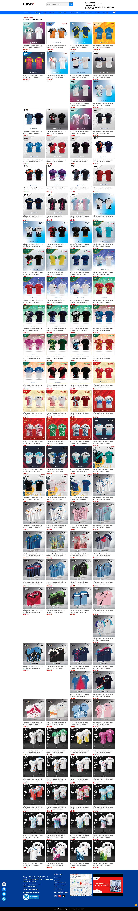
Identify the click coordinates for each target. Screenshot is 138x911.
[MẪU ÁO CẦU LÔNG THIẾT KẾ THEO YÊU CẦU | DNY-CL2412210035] (104, 344)
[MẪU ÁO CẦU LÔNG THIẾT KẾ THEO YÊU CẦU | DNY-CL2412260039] (104, 372)
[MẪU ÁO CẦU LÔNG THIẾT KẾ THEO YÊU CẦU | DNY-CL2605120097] (57, 823)
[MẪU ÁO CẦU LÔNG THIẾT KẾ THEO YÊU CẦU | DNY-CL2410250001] (81, 63)
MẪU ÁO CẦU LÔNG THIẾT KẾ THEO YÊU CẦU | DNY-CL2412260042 (79, 413)
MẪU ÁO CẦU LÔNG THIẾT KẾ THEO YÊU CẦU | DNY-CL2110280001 (33, 46)
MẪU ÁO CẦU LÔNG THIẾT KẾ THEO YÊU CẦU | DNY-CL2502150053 (56, 498)
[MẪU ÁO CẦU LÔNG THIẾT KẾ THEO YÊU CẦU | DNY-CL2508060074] (104, 597)
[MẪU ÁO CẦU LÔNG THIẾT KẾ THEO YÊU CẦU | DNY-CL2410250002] (104, 63)
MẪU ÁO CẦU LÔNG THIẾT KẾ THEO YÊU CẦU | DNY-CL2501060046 (79, 442)
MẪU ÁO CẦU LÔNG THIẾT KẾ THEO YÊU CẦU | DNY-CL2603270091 (33, 807)
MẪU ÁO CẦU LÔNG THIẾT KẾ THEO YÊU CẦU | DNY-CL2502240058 (79, 526)
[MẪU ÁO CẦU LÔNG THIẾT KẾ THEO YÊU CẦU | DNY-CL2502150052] (34, 485)
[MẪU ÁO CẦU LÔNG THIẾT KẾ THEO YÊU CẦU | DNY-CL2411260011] (104, 175)
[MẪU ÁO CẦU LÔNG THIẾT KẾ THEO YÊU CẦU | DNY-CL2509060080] (57, 710)
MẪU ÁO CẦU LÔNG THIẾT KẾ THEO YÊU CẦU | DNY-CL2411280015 (103, 216)
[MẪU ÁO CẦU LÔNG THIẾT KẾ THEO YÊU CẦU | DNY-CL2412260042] (81, 401)
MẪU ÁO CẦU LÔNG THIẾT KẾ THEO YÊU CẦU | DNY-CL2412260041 (56, 413)
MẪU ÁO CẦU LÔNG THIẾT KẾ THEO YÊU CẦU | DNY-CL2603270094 (103, 807)
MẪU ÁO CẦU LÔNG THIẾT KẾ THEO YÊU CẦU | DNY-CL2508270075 (79, 667)
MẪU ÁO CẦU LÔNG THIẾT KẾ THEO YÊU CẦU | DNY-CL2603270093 (79, 807)
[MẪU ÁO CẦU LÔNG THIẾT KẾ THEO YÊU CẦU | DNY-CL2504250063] (104, 541)
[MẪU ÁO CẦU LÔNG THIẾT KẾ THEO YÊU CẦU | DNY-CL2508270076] (104, 654)
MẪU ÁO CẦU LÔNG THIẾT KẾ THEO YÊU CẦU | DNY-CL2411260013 (56, 216)
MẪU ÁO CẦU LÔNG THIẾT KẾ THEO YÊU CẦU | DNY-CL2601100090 (103, 779)
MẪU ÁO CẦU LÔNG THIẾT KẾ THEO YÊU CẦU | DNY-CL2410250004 (103, 104)
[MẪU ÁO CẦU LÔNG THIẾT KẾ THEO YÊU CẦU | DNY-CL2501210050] (81, 457)
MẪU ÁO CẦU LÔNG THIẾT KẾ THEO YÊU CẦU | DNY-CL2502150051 (103, 470)
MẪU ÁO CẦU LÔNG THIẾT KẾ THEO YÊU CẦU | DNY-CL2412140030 (79, 329)
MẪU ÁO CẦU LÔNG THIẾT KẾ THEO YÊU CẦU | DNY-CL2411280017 (56, 245)
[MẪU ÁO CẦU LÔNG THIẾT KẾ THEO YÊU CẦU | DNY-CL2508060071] (104, 626)
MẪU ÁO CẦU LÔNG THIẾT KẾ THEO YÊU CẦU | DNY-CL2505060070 (79, 611)
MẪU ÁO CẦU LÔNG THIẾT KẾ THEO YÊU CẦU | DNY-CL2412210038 (79, 385)
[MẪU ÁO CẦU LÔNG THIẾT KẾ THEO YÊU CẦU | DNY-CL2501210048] (34, 457)
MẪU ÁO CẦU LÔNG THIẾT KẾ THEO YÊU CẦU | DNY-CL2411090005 (56, 160)
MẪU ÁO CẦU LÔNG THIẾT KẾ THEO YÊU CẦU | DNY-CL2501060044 (33, 442)
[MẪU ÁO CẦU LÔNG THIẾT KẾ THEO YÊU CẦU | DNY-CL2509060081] (81, 710)
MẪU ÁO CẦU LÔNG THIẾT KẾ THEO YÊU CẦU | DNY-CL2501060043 (103, 413)
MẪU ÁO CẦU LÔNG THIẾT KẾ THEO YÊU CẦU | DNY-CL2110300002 (56, 46)
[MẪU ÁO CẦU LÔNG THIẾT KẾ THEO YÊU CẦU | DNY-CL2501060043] (104, 401)
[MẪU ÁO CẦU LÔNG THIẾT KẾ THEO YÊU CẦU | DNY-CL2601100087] (34, 766)
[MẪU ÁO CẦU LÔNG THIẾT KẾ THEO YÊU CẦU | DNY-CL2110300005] (34, 63)
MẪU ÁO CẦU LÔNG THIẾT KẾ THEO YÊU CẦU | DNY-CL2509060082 (103, 723)
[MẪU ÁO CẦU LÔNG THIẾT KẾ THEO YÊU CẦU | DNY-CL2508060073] (57, 654)
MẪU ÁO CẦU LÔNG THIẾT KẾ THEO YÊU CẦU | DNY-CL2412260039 (103, 385)
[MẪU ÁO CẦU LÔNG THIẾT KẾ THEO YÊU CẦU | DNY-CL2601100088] (57, 766)
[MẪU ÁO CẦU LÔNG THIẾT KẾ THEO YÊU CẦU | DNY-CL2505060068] (34, 598)
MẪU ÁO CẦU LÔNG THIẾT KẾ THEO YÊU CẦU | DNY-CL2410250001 (79, 76)
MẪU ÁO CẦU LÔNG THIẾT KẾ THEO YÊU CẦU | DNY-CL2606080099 (33, 864)
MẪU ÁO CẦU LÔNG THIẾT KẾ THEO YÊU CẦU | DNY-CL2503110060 (33, 554)
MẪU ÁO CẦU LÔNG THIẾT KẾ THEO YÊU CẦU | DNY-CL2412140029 (56, 329)
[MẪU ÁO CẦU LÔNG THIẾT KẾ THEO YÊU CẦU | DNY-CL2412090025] (57, 288)
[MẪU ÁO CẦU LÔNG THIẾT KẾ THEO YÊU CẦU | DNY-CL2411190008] (34, 175)
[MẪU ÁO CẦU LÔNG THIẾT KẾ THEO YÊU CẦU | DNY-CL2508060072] (34, 654)
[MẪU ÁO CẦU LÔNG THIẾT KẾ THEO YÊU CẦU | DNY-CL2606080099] (34, 851)
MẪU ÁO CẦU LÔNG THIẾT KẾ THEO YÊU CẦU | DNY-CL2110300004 (103, 46)
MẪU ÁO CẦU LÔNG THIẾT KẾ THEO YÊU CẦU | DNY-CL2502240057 (56, 526)
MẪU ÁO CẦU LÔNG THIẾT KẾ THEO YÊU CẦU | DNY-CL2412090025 (56, 301)
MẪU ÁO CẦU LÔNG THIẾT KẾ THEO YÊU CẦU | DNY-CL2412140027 (103, 301)
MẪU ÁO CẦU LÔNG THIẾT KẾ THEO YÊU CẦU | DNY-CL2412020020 (33, 273)
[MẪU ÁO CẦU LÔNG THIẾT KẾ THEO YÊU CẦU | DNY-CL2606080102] (104, 851)
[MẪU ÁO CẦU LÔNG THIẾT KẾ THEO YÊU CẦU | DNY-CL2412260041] (57, 401)
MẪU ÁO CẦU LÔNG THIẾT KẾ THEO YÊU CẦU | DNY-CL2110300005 (33, 76)
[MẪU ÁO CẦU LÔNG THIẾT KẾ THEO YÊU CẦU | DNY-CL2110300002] (57, 33)
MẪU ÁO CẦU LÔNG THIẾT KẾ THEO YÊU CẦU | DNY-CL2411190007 (103, 160)
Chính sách (58, 874)
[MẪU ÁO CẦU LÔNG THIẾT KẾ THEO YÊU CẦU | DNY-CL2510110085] (81, 738)
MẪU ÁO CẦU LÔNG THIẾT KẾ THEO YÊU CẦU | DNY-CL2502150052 (33, 498)
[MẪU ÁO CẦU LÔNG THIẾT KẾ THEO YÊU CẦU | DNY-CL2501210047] (104, 429)
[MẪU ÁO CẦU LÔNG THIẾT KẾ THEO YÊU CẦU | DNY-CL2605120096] (104, 823)
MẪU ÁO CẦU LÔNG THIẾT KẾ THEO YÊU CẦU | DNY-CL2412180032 (33, 357)
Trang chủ (27, 19)
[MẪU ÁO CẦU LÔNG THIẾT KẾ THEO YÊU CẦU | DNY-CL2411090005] (57, 147)
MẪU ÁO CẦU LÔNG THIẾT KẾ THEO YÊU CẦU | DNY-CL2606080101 (79, 864)
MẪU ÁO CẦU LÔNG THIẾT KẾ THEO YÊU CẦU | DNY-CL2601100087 (33, 779)
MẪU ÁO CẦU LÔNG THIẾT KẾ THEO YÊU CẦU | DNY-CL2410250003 (79, 104)
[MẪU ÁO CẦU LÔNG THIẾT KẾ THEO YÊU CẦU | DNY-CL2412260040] (34, 401)
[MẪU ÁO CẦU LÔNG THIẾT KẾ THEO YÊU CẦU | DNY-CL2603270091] (34, 795)
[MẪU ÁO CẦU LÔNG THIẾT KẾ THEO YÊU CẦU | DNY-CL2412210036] (34, 372)
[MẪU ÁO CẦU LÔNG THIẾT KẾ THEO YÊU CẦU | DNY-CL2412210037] (57, 372)
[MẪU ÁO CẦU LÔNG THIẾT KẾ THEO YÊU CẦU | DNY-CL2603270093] (81, 795)
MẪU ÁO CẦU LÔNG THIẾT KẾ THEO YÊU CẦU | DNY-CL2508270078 (103, 695)
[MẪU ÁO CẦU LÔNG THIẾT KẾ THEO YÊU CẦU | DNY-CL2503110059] (104, 513)
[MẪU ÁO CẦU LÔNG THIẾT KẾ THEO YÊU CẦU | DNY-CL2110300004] (104, 33)
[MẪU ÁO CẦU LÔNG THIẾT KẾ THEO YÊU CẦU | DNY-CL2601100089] (81, 766)
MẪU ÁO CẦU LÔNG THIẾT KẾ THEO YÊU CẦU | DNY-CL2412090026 (79, 301)
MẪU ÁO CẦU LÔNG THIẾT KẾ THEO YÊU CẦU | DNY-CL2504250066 (79, 582)
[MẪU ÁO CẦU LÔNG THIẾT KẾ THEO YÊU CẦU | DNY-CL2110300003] (81, 33)
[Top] (136, 905)
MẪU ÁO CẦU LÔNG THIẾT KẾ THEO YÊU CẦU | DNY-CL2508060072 (33, 667)
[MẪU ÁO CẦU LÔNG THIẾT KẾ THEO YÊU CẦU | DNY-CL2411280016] (34, 232)
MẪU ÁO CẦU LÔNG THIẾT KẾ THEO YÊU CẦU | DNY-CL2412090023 (103, 273)
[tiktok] (64, 895)
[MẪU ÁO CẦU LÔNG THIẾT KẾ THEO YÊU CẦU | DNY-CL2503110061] (57, 541)
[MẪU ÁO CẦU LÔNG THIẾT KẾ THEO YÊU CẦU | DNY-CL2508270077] (81, 682)
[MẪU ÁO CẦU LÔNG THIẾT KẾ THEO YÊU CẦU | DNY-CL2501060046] (81, 429)
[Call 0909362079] (4, 899)
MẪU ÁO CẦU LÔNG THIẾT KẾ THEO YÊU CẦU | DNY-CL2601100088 (56, 779)
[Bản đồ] (81, 885)
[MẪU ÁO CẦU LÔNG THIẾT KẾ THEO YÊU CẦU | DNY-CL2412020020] (34, 260)
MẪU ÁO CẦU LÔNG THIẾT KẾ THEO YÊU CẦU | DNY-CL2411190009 (56, 188)
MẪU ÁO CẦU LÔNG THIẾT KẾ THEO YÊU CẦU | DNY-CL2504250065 (56, 582)
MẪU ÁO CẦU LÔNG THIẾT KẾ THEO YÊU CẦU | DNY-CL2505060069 (56, 611)
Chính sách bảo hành (60, 882)
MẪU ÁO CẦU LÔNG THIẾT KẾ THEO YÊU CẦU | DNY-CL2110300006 (56, 76)
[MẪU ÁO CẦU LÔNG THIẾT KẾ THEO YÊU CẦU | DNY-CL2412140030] (81, 316)
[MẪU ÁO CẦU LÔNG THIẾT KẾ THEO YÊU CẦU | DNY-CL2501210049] (57, 457)
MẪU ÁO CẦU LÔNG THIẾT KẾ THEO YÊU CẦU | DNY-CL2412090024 (33, 301)
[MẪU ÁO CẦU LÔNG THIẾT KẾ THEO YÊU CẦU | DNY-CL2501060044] (34, 429)
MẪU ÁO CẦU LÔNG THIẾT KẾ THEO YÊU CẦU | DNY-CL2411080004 (33, 160)
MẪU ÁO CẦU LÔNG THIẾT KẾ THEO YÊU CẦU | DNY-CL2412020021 (56, 273)
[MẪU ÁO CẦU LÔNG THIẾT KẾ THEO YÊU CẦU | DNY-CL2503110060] (34, 541)
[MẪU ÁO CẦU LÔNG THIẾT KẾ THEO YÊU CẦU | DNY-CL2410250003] (81, 91)
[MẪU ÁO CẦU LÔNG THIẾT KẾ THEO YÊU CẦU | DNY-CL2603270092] (57, 795)
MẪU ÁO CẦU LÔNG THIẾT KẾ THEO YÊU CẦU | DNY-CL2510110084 (56, 751)
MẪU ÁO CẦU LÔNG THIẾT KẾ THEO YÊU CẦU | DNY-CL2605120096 (103, 836)
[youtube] (60, 895)
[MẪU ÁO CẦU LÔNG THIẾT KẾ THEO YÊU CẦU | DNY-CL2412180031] (104, 316)
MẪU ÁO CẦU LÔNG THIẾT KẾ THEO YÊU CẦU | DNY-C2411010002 (79, 132)
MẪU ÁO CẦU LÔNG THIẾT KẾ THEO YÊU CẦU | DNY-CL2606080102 (103, 864)
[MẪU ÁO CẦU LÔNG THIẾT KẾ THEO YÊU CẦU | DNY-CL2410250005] (34, 119)
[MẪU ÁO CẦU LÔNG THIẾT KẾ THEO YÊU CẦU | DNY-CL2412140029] (57, 316)
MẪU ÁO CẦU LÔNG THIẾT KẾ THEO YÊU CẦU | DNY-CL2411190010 (79, 188)
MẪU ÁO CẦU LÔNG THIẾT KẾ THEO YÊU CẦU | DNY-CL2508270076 (103, 667)
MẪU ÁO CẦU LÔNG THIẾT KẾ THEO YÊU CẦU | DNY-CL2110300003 (79, 46)
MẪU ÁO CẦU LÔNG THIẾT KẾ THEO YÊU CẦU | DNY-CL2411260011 (103, 188)
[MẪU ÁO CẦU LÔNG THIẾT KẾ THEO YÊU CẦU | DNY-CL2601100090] (104, 766)
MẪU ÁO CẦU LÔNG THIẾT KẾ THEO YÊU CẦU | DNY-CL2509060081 (79, 723)
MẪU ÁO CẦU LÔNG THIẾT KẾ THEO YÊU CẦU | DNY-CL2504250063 (103, 554)
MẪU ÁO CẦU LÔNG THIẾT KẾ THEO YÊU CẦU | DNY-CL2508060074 (103, 610)
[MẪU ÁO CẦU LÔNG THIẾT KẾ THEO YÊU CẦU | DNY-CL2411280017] (57, 232)
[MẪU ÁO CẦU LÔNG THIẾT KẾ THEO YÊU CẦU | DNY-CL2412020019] (104, 232)
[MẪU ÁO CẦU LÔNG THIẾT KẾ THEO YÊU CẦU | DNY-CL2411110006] (81, 147)
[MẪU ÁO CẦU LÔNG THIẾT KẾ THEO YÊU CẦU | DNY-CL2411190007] (104, 147)
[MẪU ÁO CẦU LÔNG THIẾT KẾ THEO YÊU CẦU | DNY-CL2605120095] (34, 823)
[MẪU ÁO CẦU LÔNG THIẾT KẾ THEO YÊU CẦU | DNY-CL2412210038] (81, 372)
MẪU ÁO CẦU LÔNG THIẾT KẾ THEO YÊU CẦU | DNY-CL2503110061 (56, 554)
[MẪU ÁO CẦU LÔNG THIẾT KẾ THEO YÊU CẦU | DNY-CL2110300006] (57, 63)
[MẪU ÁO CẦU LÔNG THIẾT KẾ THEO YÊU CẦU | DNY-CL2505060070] (81, 598)
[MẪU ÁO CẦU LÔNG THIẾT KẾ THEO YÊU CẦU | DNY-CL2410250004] (104, 91)
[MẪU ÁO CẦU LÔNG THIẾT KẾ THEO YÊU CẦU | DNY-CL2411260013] (57, 204)
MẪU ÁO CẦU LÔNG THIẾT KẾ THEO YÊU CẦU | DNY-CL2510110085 (79, 751)
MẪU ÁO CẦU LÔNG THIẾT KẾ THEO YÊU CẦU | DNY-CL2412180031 (103, 329)
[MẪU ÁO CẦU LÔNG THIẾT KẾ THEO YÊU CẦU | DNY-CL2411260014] (81, 204)
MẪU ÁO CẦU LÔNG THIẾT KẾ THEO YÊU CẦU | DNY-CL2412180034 (79, 357)
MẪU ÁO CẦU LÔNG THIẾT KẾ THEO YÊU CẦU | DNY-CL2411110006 (79, 160)
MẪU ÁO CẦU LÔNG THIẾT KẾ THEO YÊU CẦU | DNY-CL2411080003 (103, 132)
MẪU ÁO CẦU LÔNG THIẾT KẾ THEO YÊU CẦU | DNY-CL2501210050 (79, 470)
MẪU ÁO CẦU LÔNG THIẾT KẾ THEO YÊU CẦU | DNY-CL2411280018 (79, 245)
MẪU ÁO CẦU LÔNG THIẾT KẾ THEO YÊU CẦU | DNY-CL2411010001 (56, 132)
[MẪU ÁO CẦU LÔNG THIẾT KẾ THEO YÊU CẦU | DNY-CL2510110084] (57, 738)
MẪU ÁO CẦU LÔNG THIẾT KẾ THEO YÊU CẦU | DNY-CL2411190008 (33, 188)
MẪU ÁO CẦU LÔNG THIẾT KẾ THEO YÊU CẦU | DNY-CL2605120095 (33, 836)
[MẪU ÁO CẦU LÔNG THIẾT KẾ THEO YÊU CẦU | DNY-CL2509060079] (34, 710)
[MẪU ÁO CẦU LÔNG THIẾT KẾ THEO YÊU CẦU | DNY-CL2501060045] (57, 429)
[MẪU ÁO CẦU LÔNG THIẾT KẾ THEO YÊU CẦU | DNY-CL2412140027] (104, 288)
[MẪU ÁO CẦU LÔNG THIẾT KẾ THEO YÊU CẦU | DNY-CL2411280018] (81, 232)
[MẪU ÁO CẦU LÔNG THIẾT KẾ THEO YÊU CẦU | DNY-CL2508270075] (81, 654)
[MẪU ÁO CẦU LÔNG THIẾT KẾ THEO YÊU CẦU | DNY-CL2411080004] (34, 147)
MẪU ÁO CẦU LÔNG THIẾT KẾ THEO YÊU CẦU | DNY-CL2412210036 (33, 385)
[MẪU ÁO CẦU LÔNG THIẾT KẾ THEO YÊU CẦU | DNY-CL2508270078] (104, 682)
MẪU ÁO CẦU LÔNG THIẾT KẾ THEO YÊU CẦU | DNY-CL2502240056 (33, 526)
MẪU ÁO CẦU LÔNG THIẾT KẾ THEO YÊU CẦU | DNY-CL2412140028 (33, 329)
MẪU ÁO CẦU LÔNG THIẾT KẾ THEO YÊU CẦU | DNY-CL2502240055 (103, 498)
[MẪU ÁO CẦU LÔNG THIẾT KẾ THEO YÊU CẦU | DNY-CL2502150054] (81, 485)
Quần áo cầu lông (37, 19)
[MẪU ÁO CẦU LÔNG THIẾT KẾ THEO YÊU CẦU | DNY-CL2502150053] (57, 485)
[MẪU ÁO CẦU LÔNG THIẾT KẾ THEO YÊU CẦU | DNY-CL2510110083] (34, 738)
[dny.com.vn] (29, 4)
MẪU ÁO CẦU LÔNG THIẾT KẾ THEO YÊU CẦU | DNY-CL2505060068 (33, 611)
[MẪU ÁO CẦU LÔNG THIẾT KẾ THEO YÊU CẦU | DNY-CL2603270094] (104, 795)
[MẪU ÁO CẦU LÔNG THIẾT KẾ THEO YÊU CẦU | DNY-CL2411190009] (57, 175)
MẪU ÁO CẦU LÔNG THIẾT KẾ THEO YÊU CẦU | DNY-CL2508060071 (103, 639)
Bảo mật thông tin (59, 889)
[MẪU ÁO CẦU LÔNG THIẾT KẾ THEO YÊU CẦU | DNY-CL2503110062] (81, 541)
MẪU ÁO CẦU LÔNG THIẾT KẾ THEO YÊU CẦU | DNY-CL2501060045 (56, 442)
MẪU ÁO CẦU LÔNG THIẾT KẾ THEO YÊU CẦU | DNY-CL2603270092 (56, 807)
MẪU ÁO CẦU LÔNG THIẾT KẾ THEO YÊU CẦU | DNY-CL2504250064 (33, 582)
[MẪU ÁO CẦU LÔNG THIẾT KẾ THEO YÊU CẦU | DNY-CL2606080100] (57, 851)
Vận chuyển (57, 880)
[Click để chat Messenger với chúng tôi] (4, 889)
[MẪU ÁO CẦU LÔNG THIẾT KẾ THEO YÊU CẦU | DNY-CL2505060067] (104, 569)
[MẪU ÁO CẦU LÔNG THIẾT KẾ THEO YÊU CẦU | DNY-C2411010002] (81, 119)
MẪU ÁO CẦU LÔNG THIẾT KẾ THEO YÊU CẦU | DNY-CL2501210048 (33, 470)
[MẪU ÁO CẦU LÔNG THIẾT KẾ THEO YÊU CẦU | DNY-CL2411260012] (34, 204)
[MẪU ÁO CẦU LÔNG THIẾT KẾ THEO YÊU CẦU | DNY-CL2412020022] (81, 260)
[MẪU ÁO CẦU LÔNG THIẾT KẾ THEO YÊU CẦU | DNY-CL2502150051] (104, 457)
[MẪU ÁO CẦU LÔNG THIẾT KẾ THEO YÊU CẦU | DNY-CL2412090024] (34, 288)
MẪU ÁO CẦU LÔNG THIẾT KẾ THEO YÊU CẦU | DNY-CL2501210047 (103, 442)
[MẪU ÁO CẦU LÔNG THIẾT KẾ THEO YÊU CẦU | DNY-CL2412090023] (104, 260)
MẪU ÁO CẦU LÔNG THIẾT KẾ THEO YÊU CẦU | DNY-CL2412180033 (56, 357)
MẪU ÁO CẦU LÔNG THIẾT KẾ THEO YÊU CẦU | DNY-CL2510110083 (33, 751)
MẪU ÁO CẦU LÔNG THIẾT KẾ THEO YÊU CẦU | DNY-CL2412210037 (56, 385)
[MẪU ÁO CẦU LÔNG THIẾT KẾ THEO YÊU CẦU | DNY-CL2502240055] (104, 485)
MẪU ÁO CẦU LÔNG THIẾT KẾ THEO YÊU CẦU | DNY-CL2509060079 (33, 723)
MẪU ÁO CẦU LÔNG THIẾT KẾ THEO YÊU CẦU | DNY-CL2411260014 (79, 216)
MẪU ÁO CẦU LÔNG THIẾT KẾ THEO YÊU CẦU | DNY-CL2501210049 (56, 470)
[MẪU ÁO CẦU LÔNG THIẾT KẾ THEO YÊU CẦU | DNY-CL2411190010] (81, 175)
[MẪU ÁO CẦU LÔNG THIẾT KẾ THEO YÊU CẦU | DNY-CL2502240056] (34, 513)
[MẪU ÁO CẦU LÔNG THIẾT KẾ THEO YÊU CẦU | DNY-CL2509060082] (104, 710)
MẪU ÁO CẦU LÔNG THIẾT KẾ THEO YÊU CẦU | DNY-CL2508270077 (79, 695)
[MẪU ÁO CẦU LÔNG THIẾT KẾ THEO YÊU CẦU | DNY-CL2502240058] (81, 513)
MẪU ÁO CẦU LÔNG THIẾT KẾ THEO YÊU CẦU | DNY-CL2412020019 (103, 245)
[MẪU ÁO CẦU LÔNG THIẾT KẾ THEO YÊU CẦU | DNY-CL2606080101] (81, 851)
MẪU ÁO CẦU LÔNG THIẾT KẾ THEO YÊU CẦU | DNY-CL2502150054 (79, 498)
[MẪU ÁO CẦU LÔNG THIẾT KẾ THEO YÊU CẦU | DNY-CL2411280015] (104, 204)
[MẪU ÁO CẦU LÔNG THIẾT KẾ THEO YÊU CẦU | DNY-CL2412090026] (81, 288)
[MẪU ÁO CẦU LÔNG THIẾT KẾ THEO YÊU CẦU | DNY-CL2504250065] (57, 569)
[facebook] (56, 895)
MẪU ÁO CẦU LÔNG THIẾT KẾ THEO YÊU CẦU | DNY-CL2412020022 (79, 273)
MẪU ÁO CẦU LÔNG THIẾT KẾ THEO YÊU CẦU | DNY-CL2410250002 (103, 76)
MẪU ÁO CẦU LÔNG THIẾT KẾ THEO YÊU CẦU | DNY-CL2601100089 (79, 779)
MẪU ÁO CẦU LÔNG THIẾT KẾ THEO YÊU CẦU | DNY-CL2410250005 (33, 132)
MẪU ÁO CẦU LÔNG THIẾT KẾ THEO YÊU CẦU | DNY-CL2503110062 (79, 554)
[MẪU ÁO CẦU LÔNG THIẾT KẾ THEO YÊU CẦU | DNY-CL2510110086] (104, 738)
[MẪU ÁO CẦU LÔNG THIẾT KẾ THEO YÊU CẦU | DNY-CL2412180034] (81, 344)
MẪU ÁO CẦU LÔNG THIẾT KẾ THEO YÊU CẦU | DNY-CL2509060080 (56, 723)
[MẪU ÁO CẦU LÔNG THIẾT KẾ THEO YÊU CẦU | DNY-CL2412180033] (57, 344)
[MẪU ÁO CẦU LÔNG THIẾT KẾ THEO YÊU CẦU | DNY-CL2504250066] (81, 569)
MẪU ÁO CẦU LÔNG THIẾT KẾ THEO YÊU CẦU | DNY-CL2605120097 (56, 836)
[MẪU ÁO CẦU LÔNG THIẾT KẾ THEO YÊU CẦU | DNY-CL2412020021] (57, 260)
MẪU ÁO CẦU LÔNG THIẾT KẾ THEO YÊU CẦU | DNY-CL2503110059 (103, 526)
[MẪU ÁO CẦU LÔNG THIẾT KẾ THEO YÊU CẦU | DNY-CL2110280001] (34, 33)
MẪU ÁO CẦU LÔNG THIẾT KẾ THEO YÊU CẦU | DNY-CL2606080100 (56, 864)
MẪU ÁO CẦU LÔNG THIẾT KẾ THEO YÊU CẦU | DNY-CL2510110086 (103, 751)
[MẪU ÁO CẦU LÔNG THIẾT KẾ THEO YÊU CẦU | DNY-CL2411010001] (57, 119)
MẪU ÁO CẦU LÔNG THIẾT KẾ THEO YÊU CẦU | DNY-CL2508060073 (56, 667)
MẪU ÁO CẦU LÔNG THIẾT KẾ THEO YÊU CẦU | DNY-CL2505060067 (103, 582)
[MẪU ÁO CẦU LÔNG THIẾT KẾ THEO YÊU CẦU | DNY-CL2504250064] (34, 569)
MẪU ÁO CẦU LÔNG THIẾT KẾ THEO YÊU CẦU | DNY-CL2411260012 (33, 216)
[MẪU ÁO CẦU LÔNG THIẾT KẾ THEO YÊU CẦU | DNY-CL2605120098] (81, 823)
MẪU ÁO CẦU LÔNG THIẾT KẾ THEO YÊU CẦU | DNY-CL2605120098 (79, 836)
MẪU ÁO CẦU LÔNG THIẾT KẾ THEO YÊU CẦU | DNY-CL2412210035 (103, 357)
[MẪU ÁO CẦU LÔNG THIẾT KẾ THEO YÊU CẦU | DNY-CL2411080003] (104, 119)
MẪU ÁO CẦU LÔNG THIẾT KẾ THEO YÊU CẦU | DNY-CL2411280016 (33, 245)
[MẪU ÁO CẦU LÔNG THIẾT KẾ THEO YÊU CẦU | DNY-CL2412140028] (34, 316)
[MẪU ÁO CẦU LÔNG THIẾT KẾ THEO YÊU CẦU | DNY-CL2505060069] (57, 598)
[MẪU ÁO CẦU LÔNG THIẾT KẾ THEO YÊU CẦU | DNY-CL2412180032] (34, 344)
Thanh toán (57, 878)
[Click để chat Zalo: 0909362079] (4, 894)
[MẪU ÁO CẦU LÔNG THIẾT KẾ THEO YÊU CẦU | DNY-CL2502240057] (57, 513)
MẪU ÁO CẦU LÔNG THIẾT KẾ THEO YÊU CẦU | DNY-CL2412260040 (33, 413)
